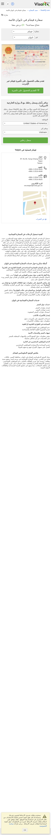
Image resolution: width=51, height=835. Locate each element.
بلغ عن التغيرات (41, 219)
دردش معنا (16, 25)
